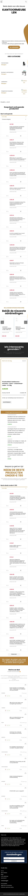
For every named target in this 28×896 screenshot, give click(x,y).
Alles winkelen (4, 872)
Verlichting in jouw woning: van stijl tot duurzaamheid (17, 762)
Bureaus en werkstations (13, 447)
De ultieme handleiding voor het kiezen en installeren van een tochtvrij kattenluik (17, 807)
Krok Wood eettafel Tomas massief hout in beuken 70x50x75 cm (17, 234)
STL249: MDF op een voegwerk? (17, 791)
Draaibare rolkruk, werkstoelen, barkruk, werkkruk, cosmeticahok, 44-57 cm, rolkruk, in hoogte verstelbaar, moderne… (17, 609)
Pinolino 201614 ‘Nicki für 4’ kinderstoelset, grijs (15, 546)
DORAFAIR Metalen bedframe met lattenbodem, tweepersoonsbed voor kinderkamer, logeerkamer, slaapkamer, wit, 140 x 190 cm (17, 626)
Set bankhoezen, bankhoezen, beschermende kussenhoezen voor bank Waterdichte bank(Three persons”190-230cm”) (17, 219)
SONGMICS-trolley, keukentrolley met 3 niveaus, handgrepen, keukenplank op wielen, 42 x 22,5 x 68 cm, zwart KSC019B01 (17, 593)
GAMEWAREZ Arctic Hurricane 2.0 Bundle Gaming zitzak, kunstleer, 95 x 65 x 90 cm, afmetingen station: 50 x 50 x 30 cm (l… (18, 278)
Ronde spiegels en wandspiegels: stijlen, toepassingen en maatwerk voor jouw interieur (17, 689)
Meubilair (3, 693)
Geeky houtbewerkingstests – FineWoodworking (16, 777)
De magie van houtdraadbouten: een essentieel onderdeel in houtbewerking (17, 821)
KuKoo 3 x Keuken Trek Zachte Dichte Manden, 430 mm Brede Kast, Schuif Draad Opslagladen (17, 578)
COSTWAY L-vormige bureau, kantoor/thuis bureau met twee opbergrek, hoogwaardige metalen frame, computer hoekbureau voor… (17, 453)
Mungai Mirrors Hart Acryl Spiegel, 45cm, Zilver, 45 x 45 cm (17, 263)
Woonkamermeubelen (12, 414)
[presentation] (2, 322)
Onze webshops (4, 876)
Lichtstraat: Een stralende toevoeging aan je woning (15, 732)
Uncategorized (4, 752)
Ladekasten (10, 439)
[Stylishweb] (25, 685)
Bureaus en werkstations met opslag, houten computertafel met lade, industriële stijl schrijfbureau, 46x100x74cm (17, 203)
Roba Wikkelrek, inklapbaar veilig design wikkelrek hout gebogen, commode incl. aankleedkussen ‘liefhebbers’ (17, 144)
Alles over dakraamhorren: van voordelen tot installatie (16, 718)
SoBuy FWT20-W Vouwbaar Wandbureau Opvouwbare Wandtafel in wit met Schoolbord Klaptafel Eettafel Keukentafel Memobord (17, 531)
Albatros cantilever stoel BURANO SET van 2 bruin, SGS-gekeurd (17, 188)
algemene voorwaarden (6, 885)
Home (2, 871)
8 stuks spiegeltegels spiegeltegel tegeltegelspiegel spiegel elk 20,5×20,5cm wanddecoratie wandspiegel (17, 128)
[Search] (26, 1)
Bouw (2, 722)
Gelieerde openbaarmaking (7, 887)
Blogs (2, 874)
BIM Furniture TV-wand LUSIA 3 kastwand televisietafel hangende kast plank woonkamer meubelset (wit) (18, 159)
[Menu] (1, 1)
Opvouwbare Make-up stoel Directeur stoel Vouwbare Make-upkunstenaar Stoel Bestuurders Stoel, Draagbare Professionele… (18, 249)
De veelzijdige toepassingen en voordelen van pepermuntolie (17, 747)
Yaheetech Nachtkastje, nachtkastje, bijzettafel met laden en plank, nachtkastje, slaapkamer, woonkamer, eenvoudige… (17, 497)
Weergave (3, 64)
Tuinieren (3, 707)
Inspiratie (3, 737)
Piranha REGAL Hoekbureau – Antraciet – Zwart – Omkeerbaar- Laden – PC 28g (12, 383)
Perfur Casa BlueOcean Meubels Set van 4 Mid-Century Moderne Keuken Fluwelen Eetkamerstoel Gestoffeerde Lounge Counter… (18, 174)
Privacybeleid (4, 883)
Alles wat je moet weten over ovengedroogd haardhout (16, 703)
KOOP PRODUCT (7, 402)
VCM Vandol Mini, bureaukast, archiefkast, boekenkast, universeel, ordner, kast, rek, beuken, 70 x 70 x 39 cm (18, 514)
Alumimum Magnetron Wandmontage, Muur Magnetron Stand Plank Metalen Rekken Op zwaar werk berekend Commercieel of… (18, 562)
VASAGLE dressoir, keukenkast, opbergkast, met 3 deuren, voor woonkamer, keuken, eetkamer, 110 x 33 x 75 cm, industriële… (17, 294)
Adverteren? (4, 878)
